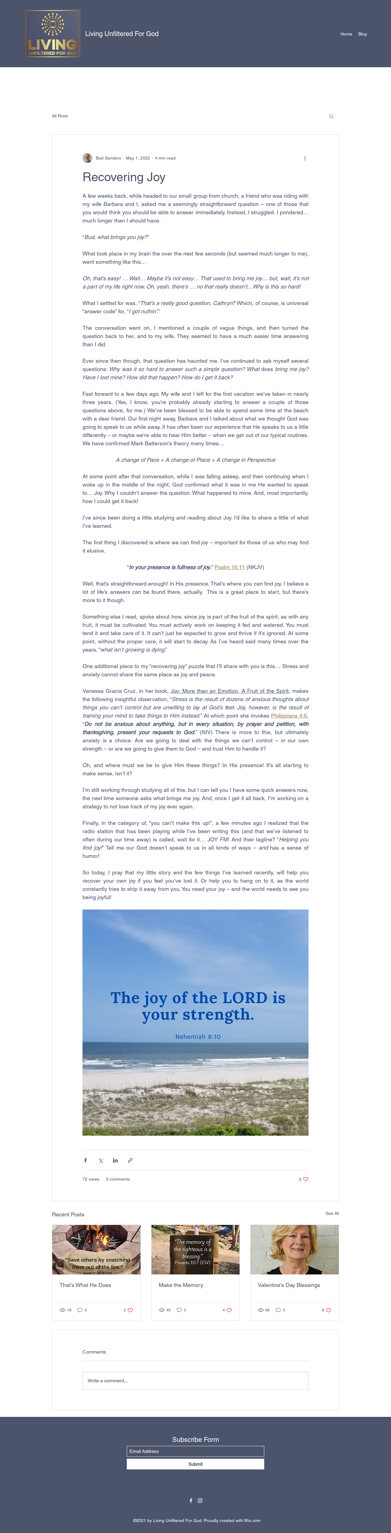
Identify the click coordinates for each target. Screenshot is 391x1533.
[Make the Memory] (196, 1249)
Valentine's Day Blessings (289, 1285)
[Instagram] (200, 1501)
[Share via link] (130, 1160)
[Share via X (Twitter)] (100, 1160)
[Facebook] (191, 1501)
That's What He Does (85, 1285)
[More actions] (305, 158)
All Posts (60, 115)
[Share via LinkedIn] (115, 1160)
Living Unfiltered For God (122, 34)
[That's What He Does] (96, 1249)
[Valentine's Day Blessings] (294, 1249)
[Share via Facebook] (85, 1160)
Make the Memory (181, 1285)
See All (332, 1213)
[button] (331, 116)
